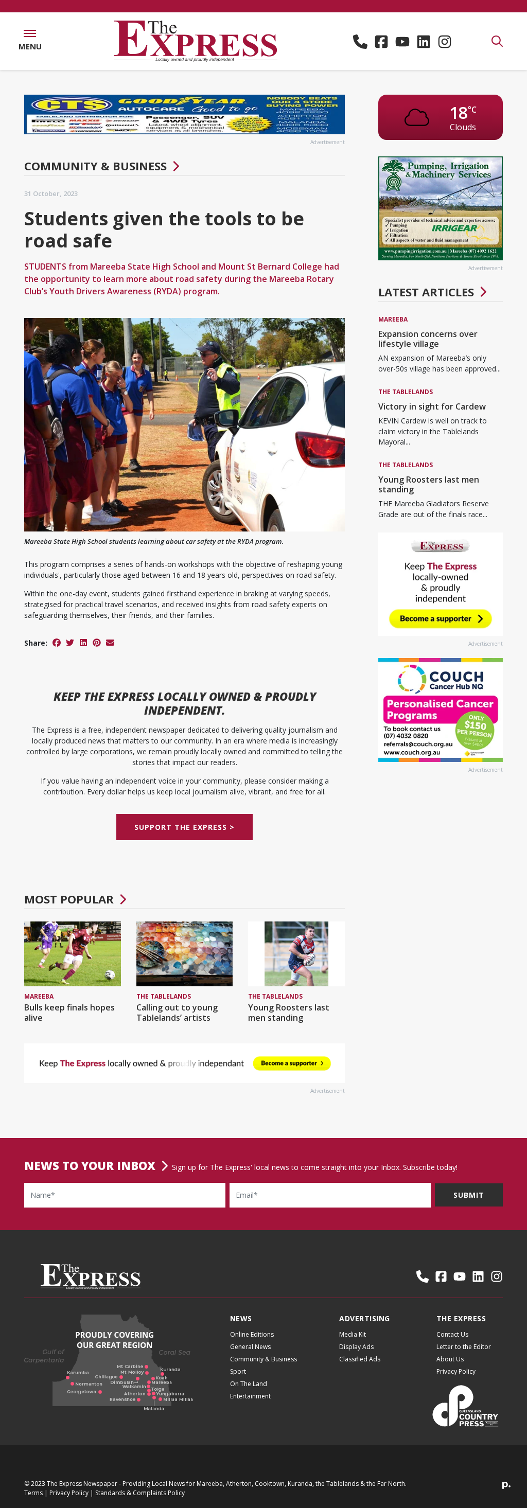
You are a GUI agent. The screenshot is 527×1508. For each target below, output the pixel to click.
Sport (238, 1371)
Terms (33, 1492)
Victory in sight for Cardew (432, 406)
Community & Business (95, 165)
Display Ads (356, 1346)
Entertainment (250, 1396)
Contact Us (452, 1334)
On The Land (248, 1383)
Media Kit (352, 1334)
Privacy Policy (456, 1371)
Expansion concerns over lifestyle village (428, 338)
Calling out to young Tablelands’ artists (177, 1012)
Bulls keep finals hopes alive (69, 1012)
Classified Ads (359, 1359)
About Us (450, 1359)
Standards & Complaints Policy (140, 1492)
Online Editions (252, 1334)
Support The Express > (184, 827)
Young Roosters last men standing (288, 1012)
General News (250, 1346)
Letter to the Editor (463, 1346)
